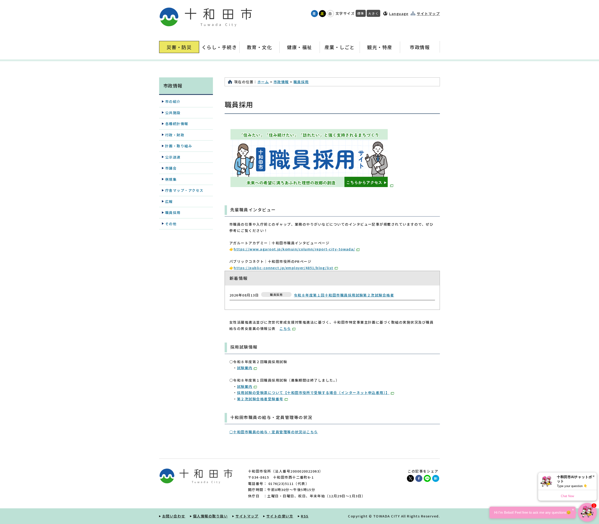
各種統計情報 (176, 123)
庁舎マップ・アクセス (184, 190)
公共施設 (173, 112)
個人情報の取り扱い (210, 515)
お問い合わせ (173, 515)
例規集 (171, 179)
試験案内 (244, 367)
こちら (285, 328)
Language (398, 13)
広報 (169, 201)
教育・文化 (259, 47)
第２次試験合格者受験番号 (260, 398)
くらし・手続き (219, 47)
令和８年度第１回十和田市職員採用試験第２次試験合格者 (344, 295)
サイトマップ (428, 13)
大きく (373, 13)
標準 (360, 13)
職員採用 (301, 81)
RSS (304, 515)
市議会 (171, 168)
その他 (171, 223)
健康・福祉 (299, 47)
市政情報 (420, 47)
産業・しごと (340, 47)
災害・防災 (179, 47)
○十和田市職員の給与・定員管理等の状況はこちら (273, 431)
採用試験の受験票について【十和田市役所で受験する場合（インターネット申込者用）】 (313, 392)
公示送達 (173, 157)
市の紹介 (173, 101)
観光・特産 (379, 47)
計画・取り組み (178, 145)
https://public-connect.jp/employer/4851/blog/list (283, 267)
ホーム (263, 81)
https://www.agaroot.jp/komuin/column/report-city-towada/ (294, 248)
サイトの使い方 (279, 515)
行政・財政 (174, 134)
